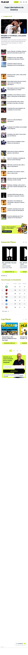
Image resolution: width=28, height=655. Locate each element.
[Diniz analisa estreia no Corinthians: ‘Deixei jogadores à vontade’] (3, 90)
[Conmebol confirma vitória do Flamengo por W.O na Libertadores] (3, 64)
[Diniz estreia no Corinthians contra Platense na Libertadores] (3, 142)
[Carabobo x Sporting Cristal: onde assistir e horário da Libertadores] (3, 209)
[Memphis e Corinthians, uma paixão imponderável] (14, 26)
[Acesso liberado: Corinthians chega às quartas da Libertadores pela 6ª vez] (3, 52)
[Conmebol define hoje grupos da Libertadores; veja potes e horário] (3, 195)
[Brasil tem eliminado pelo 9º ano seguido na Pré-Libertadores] (3, 217)
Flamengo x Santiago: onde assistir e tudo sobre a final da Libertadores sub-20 (16, 186)
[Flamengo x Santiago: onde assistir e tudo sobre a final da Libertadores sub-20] (3, 186)
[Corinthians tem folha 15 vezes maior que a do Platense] (3, 135)
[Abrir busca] (21, 2)
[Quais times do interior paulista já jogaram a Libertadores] (3, 153)
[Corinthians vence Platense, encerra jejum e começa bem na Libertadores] (3, 96)
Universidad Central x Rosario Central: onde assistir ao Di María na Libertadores (16, 83)
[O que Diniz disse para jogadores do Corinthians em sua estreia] (3, 110)
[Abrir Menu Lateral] (26, 2)
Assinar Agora (7, 231)
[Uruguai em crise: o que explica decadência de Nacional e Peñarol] (3, 58)
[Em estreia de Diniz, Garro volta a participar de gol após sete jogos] (3, 103)
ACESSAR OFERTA (8, 271)
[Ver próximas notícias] (26, 242)
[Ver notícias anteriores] (24, 242)
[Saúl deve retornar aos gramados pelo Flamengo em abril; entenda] (3, 180)
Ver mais (3, 275)
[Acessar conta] (24, 2)
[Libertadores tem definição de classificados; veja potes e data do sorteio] (3, 202)
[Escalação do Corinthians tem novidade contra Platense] (3, 127)
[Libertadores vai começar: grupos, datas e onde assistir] (3, 173)
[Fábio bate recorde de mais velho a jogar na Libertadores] (3, 166)
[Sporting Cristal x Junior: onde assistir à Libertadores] (3, 76)
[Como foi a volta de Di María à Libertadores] (3, 120)
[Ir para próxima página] (20, 351)
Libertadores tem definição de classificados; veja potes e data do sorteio (15, 202)
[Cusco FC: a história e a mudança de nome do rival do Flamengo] (3, 160)
